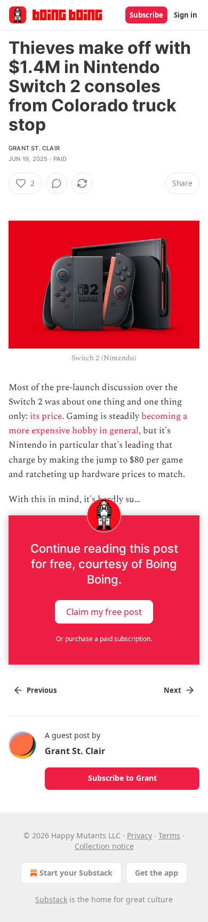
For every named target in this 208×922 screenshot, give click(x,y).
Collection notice (104, 846)
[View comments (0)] (56, 183)
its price (46, 416)
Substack (51, 899)
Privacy (139, 835)
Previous (42, 690)
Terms (169, 835)
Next (172, 690)
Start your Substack (76, 873)
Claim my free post (104, 612)
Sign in (185, 15)
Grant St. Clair (34, 148)
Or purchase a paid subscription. (104, 638)
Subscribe (146, 15)
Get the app (156, 873)
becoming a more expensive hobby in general (98, 423)
